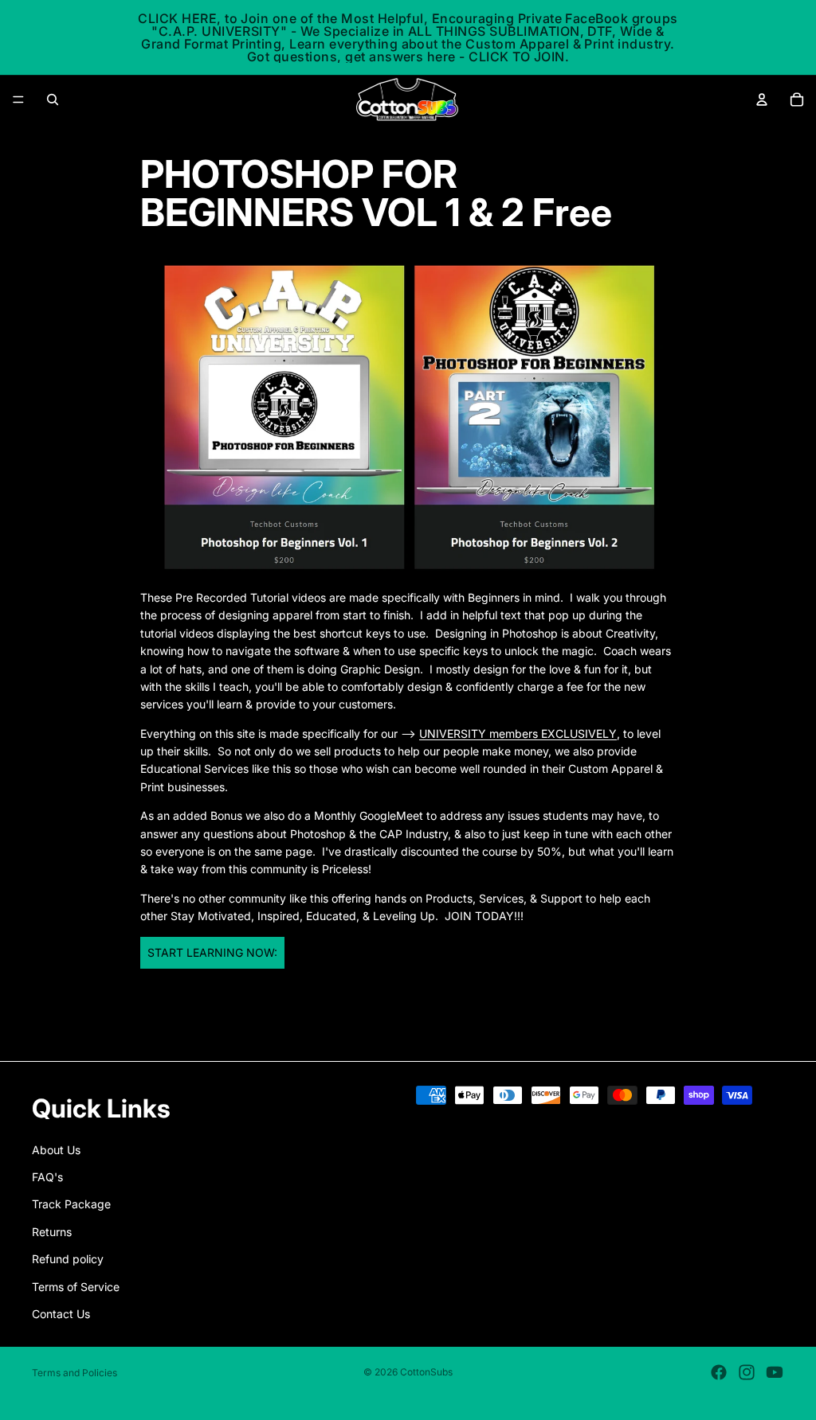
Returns (52, 1231)
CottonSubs (426, 1372)
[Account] (761, 99)
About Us (56, 1149)
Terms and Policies (74, 1373)
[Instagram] (746, 1372)
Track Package (71, 1204)
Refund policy (68, 1259)
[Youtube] (774, 1372)
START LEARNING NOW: (212, 952)
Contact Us (61, 1314)
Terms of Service (76, 1286)
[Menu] (18, 99)
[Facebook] (718, 1372)
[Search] (52, 99)
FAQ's (47, 1177)
